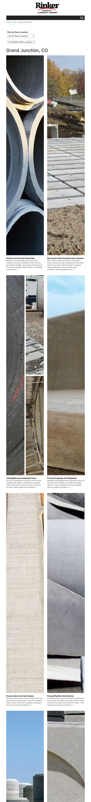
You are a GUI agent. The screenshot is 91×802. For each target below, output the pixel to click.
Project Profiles (11, 22)
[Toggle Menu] (82, 18)
